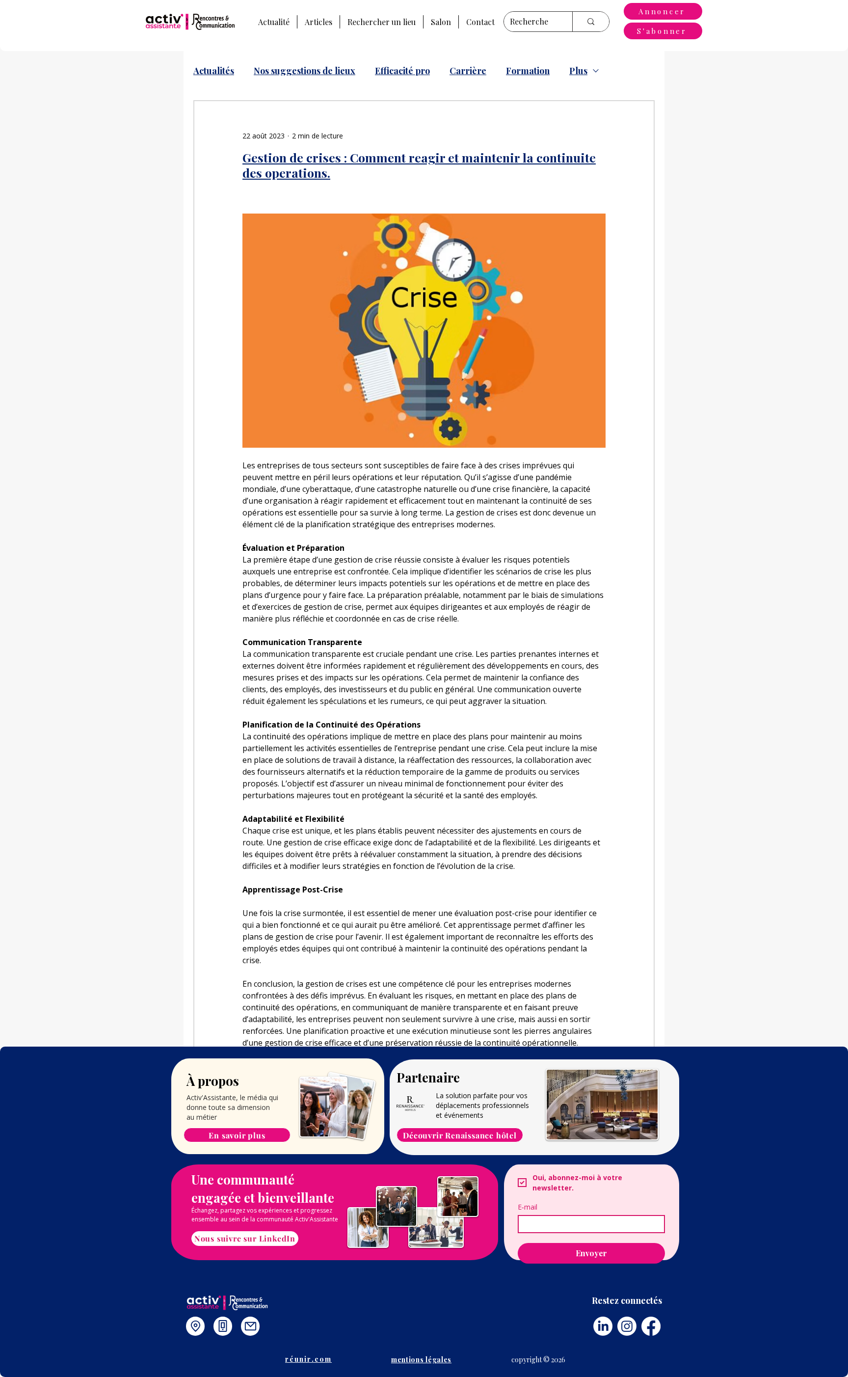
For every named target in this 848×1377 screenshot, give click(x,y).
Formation (528, 70)
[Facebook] (651, 1326)
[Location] (195, 1326)
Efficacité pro (402, 70)
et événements (459, 1115)
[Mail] (250, 1326)
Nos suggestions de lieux (304, 70)
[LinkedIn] (602, 1326)
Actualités (213, 70)
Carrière (468, 70)
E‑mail (527, 1207)
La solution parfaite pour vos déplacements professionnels (482, 1100)
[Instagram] (626, 1326)
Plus (578, 70)
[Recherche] (590, 21)
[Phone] (222, 1326)
